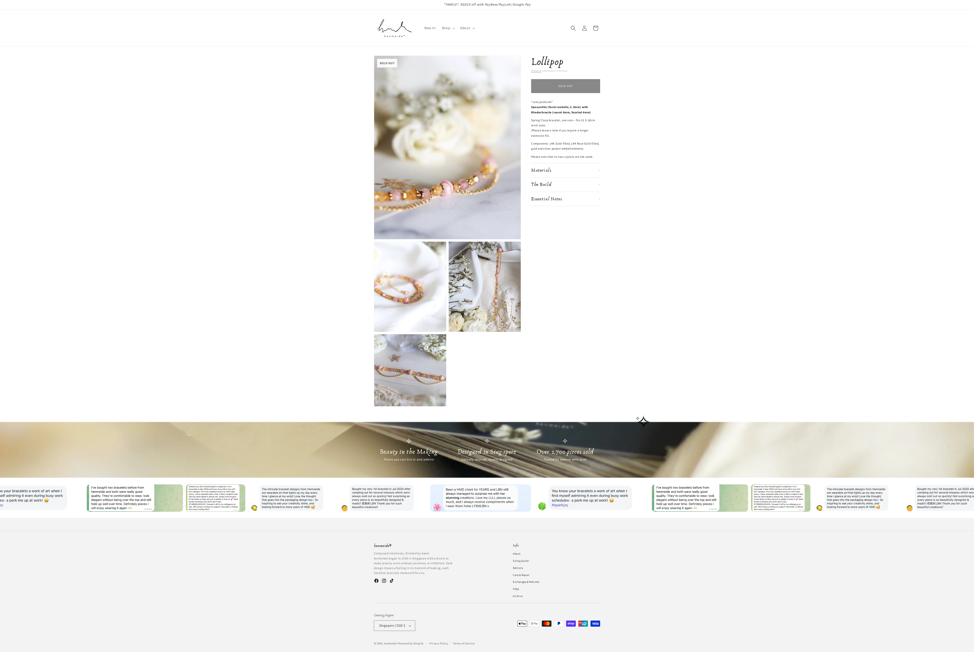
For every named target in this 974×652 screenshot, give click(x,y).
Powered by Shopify (411, 643)
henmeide (390, 643)
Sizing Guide (521, 560)
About (516, 553)
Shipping (536, 70)
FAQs (516, 589)
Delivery (518, 567)
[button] (448, 28)
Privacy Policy (438, 643)
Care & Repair (521, 574)
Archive (518, 595)
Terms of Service (464, 643)
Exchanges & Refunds (526, 582)
